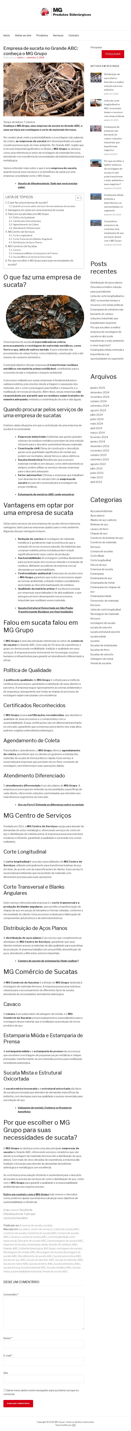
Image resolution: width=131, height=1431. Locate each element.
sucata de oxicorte (101, 627)
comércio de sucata (14, 1233)
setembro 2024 (99, 405)
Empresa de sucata (31, 1225)
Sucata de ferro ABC (41, 1263)
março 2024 (97, 432)
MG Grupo (50, 1248)
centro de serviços (41, 1229)
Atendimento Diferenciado (26, 228)
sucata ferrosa (11, 1267)
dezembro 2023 (99, 446)
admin (20, 57)
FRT (74, 1425)
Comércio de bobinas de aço (106, 537)
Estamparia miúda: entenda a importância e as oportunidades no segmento (114, 203)
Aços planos (97, 515)
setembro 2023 (99, 459)
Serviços (58, 35)
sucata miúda (98, 636)
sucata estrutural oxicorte (105, 631)
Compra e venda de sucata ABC (28, 1236)
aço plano (24, 1229)
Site (5, 1373)
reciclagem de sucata (102, 623)
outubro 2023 (98, 455)
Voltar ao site (23, 35)
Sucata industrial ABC (33, 1267)
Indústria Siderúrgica (31, 1248)
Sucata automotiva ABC (67, 1256)
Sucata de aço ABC (14, 1259)
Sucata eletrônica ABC (67, 1263)
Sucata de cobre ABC (15, 1263)
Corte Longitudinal (22, 235)
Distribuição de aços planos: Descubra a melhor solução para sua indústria (114, 82)
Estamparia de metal (102, 582)
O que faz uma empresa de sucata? (28, 202)
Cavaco (17, 250)
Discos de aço (98, 564)
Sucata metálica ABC (59, 1267)
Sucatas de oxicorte (101, 654)
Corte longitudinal (100, 560)
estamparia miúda (37, 1244)
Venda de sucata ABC (55, 1271)
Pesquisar (96, 47)
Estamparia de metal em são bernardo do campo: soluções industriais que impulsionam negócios (113, 139)
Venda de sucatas (100, 663)
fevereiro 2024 (99, 437)
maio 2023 (96, 477)
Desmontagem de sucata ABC (65, 1240)
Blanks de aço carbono (103, 520)
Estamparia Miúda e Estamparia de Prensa (35, 253)
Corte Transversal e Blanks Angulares (32, 239)
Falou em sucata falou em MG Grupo (28, 214)
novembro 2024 (99, 396)
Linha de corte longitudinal (105, 609)
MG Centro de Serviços (21, 231)
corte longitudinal (58, 1236)
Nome (7, 1338)
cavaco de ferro (99, 529)
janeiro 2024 (97, 441)
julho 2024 (96, 414)
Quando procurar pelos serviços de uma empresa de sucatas (43, 206)
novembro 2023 (99, 450)
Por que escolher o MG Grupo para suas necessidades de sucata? (40, 262)
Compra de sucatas (101, 551)
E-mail (7, 1355)
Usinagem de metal (101, 658)
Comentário (11, 1294)
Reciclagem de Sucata (49, 1252)
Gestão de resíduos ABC (63, 1244)
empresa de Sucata (14, 1244)
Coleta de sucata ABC (66, 1229)
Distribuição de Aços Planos (27, 242)
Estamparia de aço (101, 578)
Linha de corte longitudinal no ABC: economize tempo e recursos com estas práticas (114, 108)
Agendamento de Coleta (26, 224)
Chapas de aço (98, 533)
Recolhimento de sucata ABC (35, 1256)
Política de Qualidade (24, 217)
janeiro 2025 (97, 387)
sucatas (48, 1225)
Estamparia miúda (100, 596)
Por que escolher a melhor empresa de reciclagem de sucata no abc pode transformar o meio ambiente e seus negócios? (114, 173)
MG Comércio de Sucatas (22, 246)
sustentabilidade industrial (26, 1271)
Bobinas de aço (99, 524)
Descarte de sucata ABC (31, 1240)
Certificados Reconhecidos (27, 221)
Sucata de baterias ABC (69, 1259)
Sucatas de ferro (100, 649)
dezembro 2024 (99, 392)
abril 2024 (96, 428)
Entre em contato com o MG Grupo (26, 1194)
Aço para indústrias (101, 511)
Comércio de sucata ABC (41, 1233)
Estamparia (97, 573)
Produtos (42, 35)
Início (6, 35)
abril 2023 (96, 482)
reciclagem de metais (69, 1248)
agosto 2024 (98, 410)
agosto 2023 (98, 464)
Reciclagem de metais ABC (19, 1252)
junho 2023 (96, 472)
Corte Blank (97, 555)
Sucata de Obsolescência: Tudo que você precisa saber (19, 1214)
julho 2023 (96, 468)
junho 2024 (97, 419)
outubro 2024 (98, 401)
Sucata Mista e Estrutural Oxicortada (32, 257)
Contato (74, 35)
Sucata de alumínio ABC (40, 1259)
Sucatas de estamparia (103, 645)
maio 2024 (96, 423)
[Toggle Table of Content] (77, 198)
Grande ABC (10, 1248)
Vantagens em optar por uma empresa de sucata (36, 210)
